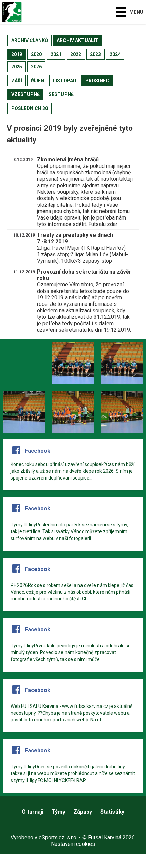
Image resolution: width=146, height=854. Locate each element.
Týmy (58, 811)
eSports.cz (52, 837)
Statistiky (112, 811)
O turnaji (32, 811)
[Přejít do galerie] (24, 363)
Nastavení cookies (73, 844)
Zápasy (82, 811)
